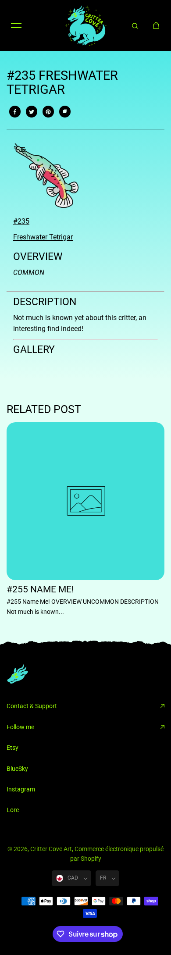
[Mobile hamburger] (16, 25)
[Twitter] (31, 111)
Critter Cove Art (51, 848)
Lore (13, 809)
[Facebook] (15, 111)
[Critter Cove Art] (85, 25)
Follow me (20, 727)
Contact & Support (32, 705)
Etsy (12, 747)
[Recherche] (135, 25)
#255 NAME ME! (40, 589)
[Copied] (65, 111)
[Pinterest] (48, 111)
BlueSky (17, 768)
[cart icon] (156, 25)
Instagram (21, 789)
